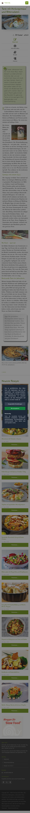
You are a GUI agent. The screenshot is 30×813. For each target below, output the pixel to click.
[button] (15, 404)
